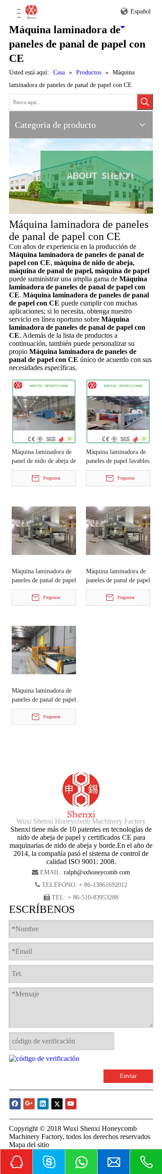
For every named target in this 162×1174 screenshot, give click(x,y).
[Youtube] (70, 1103)
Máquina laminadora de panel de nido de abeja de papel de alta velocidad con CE (44, 457)
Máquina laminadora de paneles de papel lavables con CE (117, 457)
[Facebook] (15, 1103)
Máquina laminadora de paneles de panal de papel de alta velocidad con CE (44, 695)
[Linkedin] (43, 1103)
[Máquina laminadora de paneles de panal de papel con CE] (44, 530)
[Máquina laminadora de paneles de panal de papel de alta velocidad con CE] (44, 649)
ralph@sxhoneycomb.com (97, 872)
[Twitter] (57, 1103)
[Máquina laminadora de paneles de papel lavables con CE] (118, 411)
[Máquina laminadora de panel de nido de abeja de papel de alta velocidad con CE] (44, 411)
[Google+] (29, 1103)
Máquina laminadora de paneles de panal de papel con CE (44, 576)
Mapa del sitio (29, 1144)
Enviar (128, 1076)
